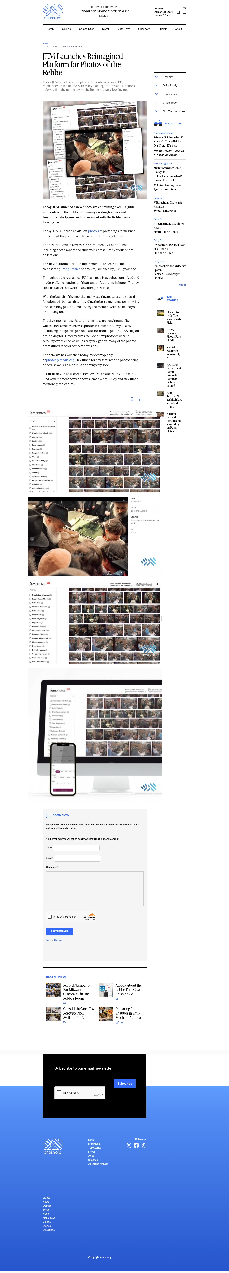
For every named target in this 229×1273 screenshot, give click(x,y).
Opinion (66, 29)
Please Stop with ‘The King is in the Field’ (174, 317)
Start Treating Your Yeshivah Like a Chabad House (174, 400)
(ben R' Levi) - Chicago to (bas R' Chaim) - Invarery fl (168, 174)
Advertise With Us (98, 1164)
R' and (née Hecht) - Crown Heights (169, 228)
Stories (47, 1226)
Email (49, 858)
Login (48, 940)
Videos (47, 1222)
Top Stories (94, 1148)
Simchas (93, 1160)
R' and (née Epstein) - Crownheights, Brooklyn (170, 272)
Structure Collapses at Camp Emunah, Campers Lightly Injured (174, 375)
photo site (95, 231)
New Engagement (163, 133)
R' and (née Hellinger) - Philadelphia (168, 206)
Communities (86, 29)
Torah (50, 29)
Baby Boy (159, 198)
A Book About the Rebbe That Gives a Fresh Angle (129, 989)
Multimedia (94, 1144)
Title (49, 848)
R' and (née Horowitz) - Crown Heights (169, 249)
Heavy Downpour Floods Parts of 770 (174, 335)
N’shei (105, 29)
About (178, 29)
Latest (46, 1198)
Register (58, 940)
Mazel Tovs (49, 1218)
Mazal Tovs (123, 29)
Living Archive (70, 269)
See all (182, 285)
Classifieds (144, 29)
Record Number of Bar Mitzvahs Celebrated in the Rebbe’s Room (77, 991)
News (45, 44)
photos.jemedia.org (60, 360)
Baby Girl (158, 219)
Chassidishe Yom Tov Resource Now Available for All (78, 1013)
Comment (52, 867)
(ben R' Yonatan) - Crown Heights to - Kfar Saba (169, 141)
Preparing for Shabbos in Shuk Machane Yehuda (128, 1013)
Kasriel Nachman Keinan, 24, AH (173, 352)
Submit (163, 29)
